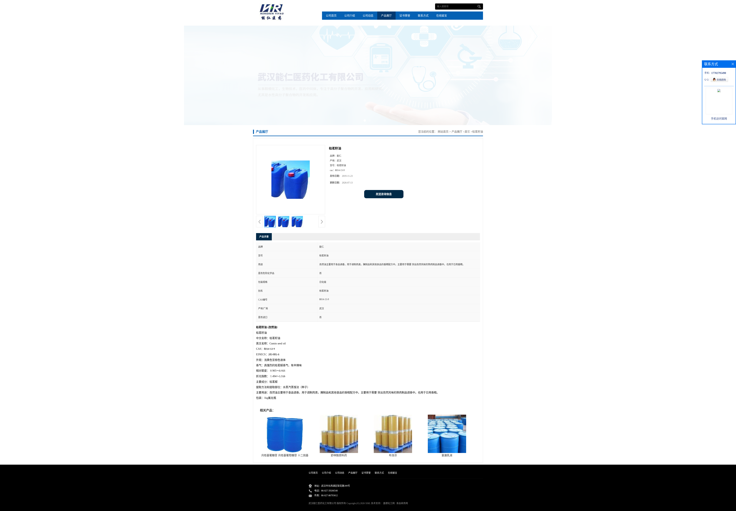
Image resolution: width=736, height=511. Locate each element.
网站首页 (443, 131)
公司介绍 (349, 15)
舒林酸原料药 (339, 455)
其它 (467, 131)
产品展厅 (386, 15)
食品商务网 (402, 503)
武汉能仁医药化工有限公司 (322, 503)
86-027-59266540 (329, 490)
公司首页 (331, 15)
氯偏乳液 (447, 455)
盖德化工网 (389, 503)
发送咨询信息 (384, 194)
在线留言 (441, 15)
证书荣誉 (404, 15)
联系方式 (423, 15)
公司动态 (368, 15)
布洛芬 (393, 455)
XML (367, 503)
